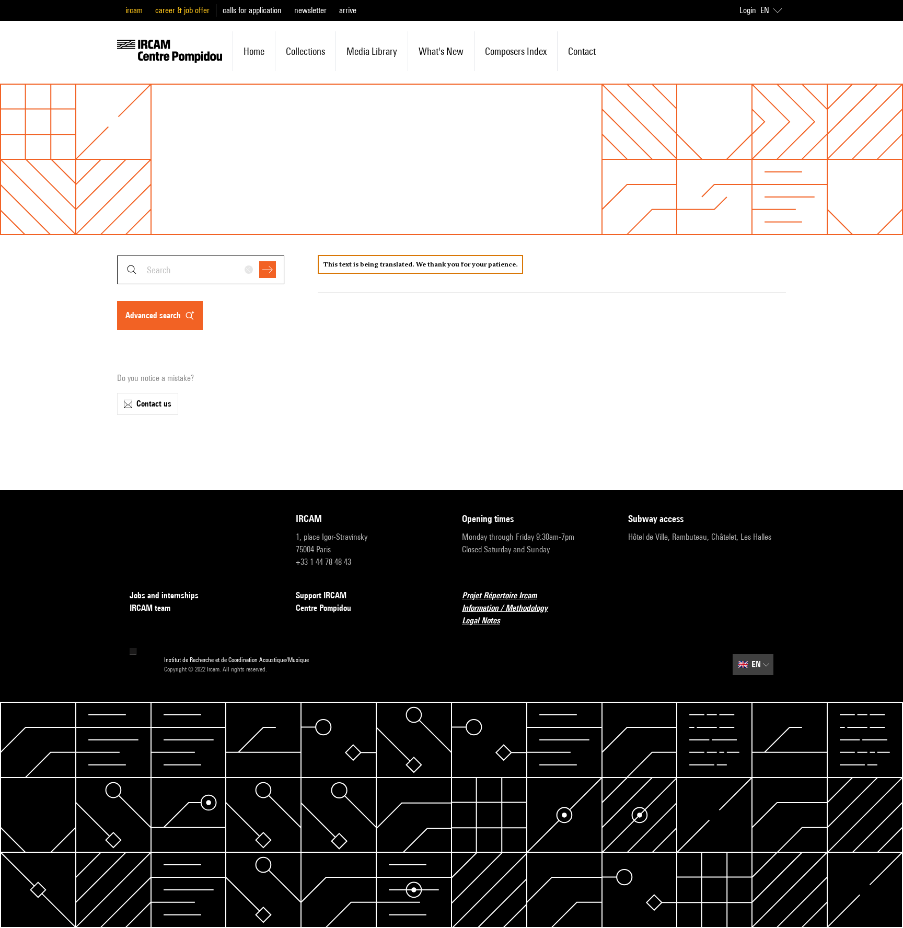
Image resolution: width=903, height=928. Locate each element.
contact (582, 51)
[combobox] (200, 270)
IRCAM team (150, 608)
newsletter (310, 10)
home (254, 51)
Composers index (516, 51)
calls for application (252, 10)
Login (747, 10)
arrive (347, 10)
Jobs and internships (164, 595)
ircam (134, 10)
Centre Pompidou (323, 608)
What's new (441, 51)
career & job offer (182, 10)
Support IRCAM (321, 595)
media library (371, 51)
